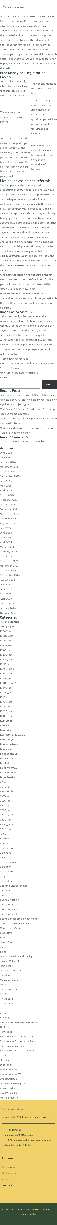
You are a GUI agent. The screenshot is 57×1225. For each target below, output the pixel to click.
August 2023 (7, 580)
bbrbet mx (6, 867)
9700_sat (5, 810)
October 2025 (8, 471)
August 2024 (7, 523)
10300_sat (6, 678)
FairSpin (4, 937)
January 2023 (8, 608)
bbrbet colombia (9, 862)
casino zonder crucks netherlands (19, 918)
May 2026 (5, 457)
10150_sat (6, 650)
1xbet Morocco (8, 772)
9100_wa (5, 796)
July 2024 (5, 528)
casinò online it (8, 914)
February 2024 (8, 551)
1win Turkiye (7, 739)
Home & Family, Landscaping (16, 956)
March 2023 (7, 603)
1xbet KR (5, 763)
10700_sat (6, 702)
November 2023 (9, 565)
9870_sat (5, 819)
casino (3, 895)
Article (4, 834)
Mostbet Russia (9, 980)
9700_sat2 (6, 815)
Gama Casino (7, 942)
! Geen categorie (9, 621)
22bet (3, 782)
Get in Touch (8, 1185)
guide (3, 947)
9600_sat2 (6, 801)
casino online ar (9, 909)
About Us (7, 1179)
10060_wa (6, 640)
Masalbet (5, 975)
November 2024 (9, 514)
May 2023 (5, 594)
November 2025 (9, 466)
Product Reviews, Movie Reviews (18, 1022)
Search (4, 377)
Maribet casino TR (10, 970)
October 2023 (8, 570)
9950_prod (6, 829)
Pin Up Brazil (7, 998)
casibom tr (6, 890)
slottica (4, 1060)
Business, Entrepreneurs (13, 885)
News (3, 984)
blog (2, 876)
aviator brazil (7, 848)
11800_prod (6, 716)
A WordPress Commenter (19, 441)
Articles (4, 838)
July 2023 (5, 584)
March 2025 (7, 495)
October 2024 (8, 518)
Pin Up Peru (6, 1003)
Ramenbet (6, 1031)
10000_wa (6, 631)
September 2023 (10, 575)
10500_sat (6, 692)
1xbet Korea (6, 758)
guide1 (3, 951)
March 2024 (7, 547)
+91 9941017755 (13, 1130)
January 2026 (8, 462)
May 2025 (5, 485)
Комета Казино (8, 1093)
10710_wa (5, 706)
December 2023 (9, 561)
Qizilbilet (5, 1027)
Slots (3, 1055)
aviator (4, 843)
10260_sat (6, 673)
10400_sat (6, 687)
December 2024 (9, 509)
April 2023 (6, 598)
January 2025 (8, 504)
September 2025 (10, 476)
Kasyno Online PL (10, 961)
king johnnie (7, 965)
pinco (3, 1008)
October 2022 (8, 613)
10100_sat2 (6, 645)
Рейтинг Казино (9, 1097)
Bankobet (5, 852)
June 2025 (6, 481)
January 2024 (8, 556)
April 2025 (6, 490)
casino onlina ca (9, 904)
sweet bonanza (9, 1069)
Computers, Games (11, 928)
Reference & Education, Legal (16, 1036)
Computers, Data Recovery (15, 923)
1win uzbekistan (9, 744)
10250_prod (7, 669)
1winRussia (6, 749)
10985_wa (6, 711)
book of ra (6, 881)
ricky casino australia (12, 1046)
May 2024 (6, 537)
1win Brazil (5, 725)
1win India (5, 730)
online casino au (9, 989)
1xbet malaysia (8, 768)
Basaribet (5, 857)
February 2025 (8, 499)
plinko (3, 1013)
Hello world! (45, 441)
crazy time (6, 932)
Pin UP (3, 994)
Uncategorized (8, 1079)
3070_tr (5, 786)
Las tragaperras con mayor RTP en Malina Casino (28, 395)
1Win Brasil (6, 720)
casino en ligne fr (10, 899)
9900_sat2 (6, 824)
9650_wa (5, 805)
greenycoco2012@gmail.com (19, 1135)
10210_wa (5, 664)
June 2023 (6, 589)
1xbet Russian (7, 777)
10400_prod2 (8, 683)
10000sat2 (6, 636)
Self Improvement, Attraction (17, 1050)
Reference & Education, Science (18, 1041)
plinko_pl (5, 1017)
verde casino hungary (12, 1083)
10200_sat (6, 654)
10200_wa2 (6, 659)
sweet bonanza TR (10, 1074)
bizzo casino (7, 871)
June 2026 (6, 452)
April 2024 (6, 542)
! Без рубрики (7, 626)
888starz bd (7, 791)
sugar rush (6, 1064)
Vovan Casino (8, 1088)
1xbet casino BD (9, 753)
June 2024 (6, 532)
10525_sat (6, 697)
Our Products (9, 1173)
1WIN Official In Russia (12, 735)
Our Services (8, 1167)
